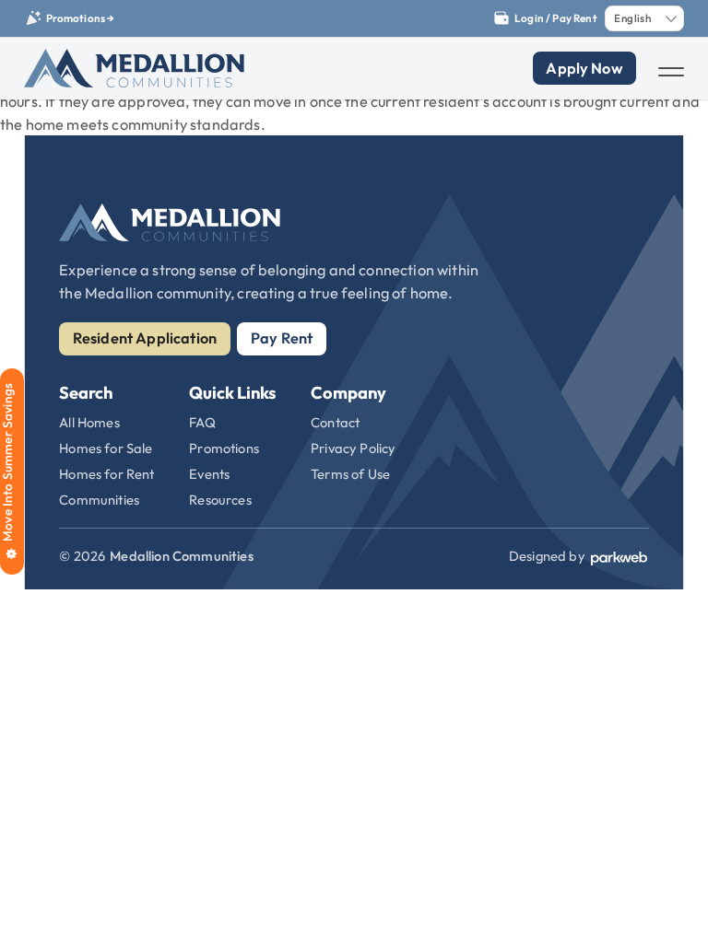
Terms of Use (350, 474)
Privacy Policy (353, 448)
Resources (220, 499)
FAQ (202, 422)
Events (209, 474)
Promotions (224, 448)
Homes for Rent (106, 474)
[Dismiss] (699, 9)
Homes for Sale (105, 448)
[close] (671, 72)
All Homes (89, 422)
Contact (335, 422)
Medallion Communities (181, 556)
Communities (99, 499)
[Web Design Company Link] (619, 556)
